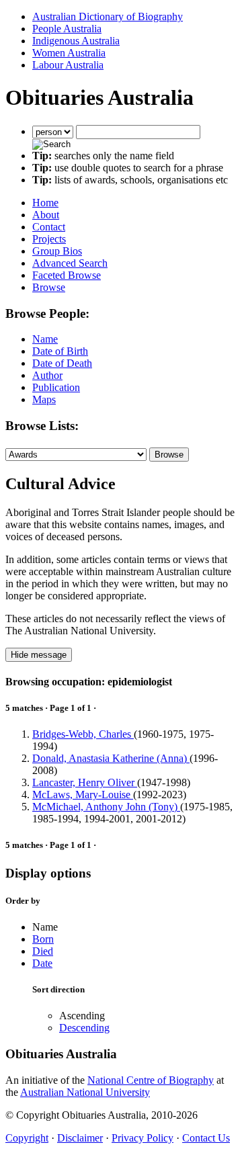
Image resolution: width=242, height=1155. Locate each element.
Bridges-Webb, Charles (83, 734)
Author (47, 375)
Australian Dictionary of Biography (107, 16)
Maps (44, 399)
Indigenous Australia (76, 40)
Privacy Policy (142, 1138)
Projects (49, 239)
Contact (48, 226)
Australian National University (85, 1092)
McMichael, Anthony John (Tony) (106, 806)
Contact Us (206, 1138)
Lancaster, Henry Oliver (84, 782)
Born (43, 939)
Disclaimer (80, 1138)
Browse (48, 287)
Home (45, 202)
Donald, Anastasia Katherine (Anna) (111, 758)
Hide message (39, 655)
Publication (56, 387)
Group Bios (57, 251)
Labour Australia (68, 65)
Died (42, 951)
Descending (84, 1027)
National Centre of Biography (150, 1080)
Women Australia (69, 52)
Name (45, 339)
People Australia (67, 28)
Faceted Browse (66, 275)
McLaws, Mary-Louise (82, 794)
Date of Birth (60, 351)
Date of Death (62, 363)
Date (42, 963)
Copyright (26, 1138)
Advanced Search (70, 263)
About (45, 214)
